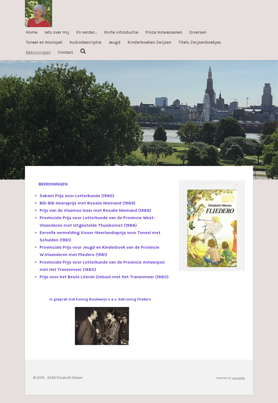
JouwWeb (238, 378)
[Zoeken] (83, 51)
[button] (232, 194)
